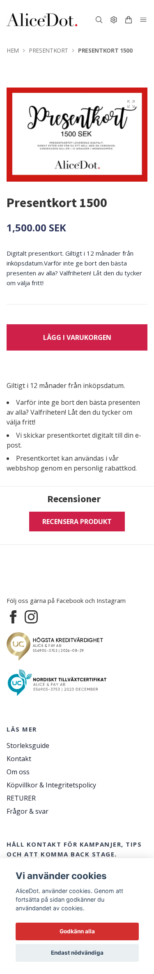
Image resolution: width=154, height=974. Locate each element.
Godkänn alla (77, 931)
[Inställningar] (113, 20)
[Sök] (99, 20)
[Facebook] (13, 616)
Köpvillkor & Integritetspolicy (51, 784)
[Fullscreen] (131, 104)
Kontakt (19, 758)
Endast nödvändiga (77, 952)
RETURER (21, 798)
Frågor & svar (27, 811)
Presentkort (48, 50)
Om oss (18, 771)
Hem (13, 50)
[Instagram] (31, 616)
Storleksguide (28, 745)
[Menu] (143, 20)
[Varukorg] (128, 20)
